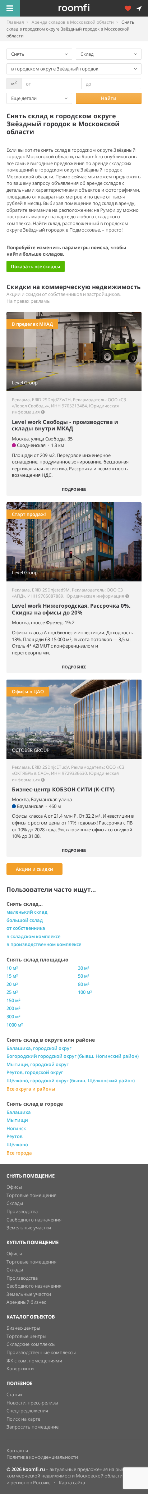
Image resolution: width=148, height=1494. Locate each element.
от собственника (25, 928)
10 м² (12, 968)
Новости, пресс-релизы (32, 1402)
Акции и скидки (34, 869)
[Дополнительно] (130, 8)
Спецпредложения (27, 1410)
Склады (14, 1203)
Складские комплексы (31, 1344)
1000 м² (14, 1025)
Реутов (14, 1136)
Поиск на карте (23, 1419)
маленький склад (26, 912)
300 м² (13, 1016)
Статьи (14, 1394)
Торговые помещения (31, 1195)
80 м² (83, 984)
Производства (22, 1211)
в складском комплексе (33, 936)
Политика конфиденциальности (42, 1457)
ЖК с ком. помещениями (34, 1360)
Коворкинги (20, 1368)
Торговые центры (26, 1336)
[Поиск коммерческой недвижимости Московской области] (84, 8)
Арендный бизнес (26, 1302)
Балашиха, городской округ (38, 1048)
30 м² (83, 968)
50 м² (83, 976)
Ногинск (16, 1128)
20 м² (12, 984)
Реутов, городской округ (34, 1072)
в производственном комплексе (43, 944)
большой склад (24, 920)
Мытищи (17, 1120)
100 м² (85, 992)
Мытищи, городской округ (37, 1064)
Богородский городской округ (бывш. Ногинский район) (72, 1056)
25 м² (12, 992)
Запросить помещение (32, 1427)
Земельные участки (28, 1227)
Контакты (17, 1450)
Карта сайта (72, 1482)
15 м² (12, 976)
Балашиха (18, 1112)
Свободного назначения (33, 1219)
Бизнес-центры (23, 1328)
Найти (108, 98)
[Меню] (10, 8)
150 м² (13, 1000)
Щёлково (17, 1144)
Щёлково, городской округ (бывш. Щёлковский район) (70, 1080)
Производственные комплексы (41, 1352)
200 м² (13, 1008)
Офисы (14, 1187)
